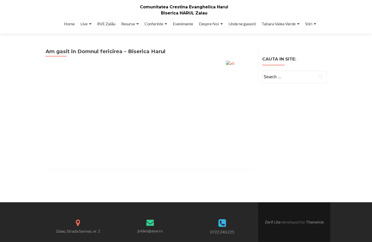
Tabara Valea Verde (279, 23)
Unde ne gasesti (242, 23)
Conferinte (153, 23)
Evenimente (183, 23)
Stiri (308, 23)
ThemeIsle (315, 221)
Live (84, 23)
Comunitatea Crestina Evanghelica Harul (184, 7)
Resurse (128, 23)
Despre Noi (209, 23)
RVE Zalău (106, 23)
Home (69, 23)
